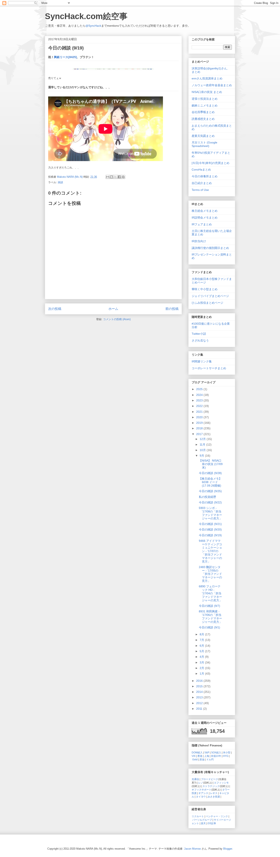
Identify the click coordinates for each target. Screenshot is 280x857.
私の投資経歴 (207, 496)
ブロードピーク (209, 779)
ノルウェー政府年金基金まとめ (212, 85)
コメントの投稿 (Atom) (117, 319)
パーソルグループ (202, 819)
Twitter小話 (199, 333)
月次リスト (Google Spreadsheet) (204, 144)
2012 (200, 703)
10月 (203, 450)
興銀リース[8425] (65, 57)
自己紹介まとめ (202, 183)
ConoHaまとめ (201, 169)
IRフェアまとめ (202, 224)
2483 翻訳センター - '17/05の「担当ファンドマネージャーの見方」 (210, 573)
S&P (206, 752)
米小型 (226, 752)
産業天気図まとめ (203, 135)
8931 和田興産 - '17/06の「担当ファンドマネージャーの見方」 (210, 616)
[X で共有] (115, 177)
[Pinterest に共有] (123, 177)
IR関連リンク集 (202, 361)
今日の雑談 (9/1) (209, 627)
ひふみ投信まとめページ (207, 302)
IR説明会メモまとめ (204, 217)
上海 (206, 756)
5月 (202, 651)
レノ (200, 782)
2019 (200, 422)
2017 (200, 434)
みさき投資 (214, 796)
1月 (202, 673)
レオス (213, 793)
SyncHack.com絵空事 (86, 16)
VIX (194, 756)
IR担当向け (199, 241)
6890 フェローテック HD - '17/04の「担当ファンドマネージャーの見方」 (210, 593)
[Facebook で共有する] (119, 177)
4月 (202, 656)
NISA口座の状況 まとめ (207, 92)
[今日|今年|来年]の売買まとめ (210, 163)
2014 (200, 691)
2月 (202, 668)
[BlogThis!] (111, 177)
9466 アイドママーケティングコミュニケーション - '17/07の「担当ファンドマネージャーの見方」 (210, 551)
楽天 (203, 823)
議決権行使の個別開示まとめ (210, 248)
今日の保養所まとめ (204, 176)
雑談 (60, 182)
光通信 (195, 779)
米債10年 (216, 756)
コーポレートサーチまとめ (209, 368)
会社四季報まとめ (203, 112)
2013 (200, 697)
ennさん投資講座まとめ (207, 78)
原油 (201, 759)
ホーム (113, 308)
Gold (195, 759)
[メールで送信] (108, 177)
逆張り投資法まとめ (204, 98)
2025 (200, 389)
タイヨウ (201, 796)
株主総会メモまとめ (204, 210)
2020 (200, 417)
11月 (203, 444)
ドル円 (210, 759)
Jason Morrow (192, 848)
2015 (200, 686)
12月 (203, 439)
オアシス (203, 793)
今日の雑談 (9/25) (210, 491)
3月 (202, 662)
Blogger (227, 848)
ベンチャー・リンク (217, 816)
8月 (202, 634)
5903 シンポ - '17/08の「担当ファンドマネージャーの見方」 (210, 513)
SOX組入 (216, 752)
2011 (199, 708)
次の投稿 (54, 308)
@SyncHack (93, 25)
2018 (200, 428)
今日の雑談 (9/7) (209, 605)
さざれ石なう (200, 340)
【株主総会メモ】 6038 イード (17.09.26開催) (210, 482)
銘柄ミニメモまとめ (204, 105)
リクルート (198, 816)
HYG (225, 756)
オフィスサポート (201, 789)
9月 (202, 455)
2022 (200, 406)
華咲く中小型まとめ (204, 289)
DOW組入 (197, 752)
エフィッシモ (221, 782)
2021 (200, 411)
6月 (202, 645)
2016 (200, 680)
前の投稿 (172, 308)
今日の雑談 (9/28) (210, 473)
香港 (199, 756)
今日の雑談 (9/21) (210, 524)
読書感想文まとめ (203, 118)
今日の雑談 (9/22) (210, 502)
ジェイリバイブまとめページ (210, 296)
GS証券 (212, 823)
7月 (202, 640)
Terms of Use (200, 189)
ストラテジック (211, 786)
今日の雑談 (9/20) (210, 529)
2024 (200, 394)
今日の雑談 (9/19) (210, 535)
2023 (200, 400)
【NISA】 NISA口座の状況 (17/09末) (211, 464)
